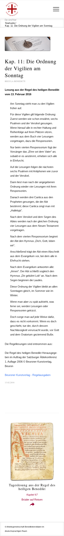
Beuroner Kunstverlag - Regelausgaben (27, 374)
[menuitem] (54, 9)
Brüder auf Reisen (32, 497)
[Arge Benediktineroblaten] (26, 9)
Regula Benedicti (15, 81)
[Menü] (54, 9)
